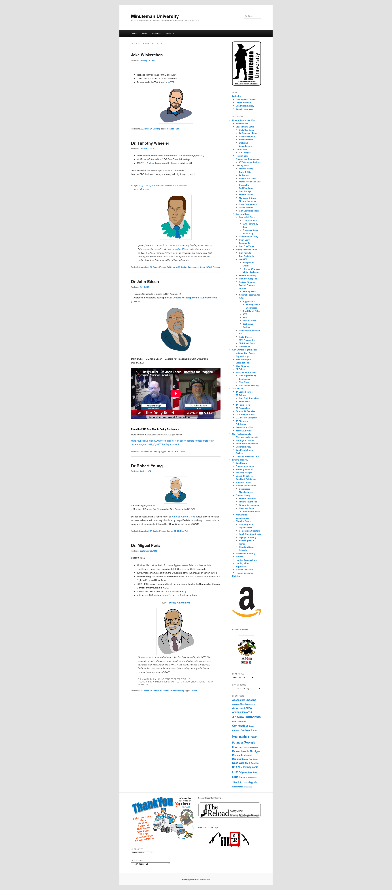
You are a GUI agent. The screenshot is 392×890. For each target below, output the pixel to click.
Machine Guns (249, 320)
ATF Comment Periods (249, 162)
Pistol (237, 771)
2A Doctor (154, 128)
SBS (245, 317)
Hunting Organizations (246, 559)
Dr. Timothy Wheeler (150, 143)
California (171, 267)
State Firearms (246, 139)
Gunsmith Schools (244, 475)
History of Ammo (247, 508)
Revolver (252, 772)
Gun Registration (247, 256)
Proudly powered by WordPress (196, 879)
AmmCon (237, 708)
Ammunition (239, 712)
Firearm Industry (240, 459)
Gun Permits (245, 252)
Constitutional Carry (248, 236)
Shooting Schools (244, 469)
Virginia (252, 782)
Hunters (239, 556)
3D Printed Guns (247, 343)
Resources (156, 33)
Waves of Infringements (247, 437)
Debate (251, 726)
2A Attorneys (242, 420)
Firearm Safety (246, 168)
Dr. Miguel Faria (145, 545)
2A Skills (236, 96)
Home (134, 33)
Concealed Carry (247, 217)
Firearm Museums (244, 572)
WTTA (171, 82)
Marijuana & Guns (247, 197)
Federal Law (249, 730)
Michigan (255, 751)
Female (239, 736)
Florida (252, 737)
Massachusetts (240, 751)
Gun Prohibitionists (241, 433)
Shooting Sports (243, 521)
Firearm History (243, 495)
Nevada (244, 759)
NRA (234, 767)
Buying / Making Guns (246, 249)
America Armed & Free (183, 516)
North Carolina (252, 763)
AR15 (249, 712)
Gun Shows (241, 462)
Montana (236, 758)
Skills (144, 33)
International (253, 747)
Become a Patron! (240, 629)
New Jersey (253, 759)
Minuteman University (155, 16)
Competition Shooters (249, 530)
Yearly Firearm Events (246, 372)
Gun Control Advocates (247, 443)
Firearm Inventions (248, 501)
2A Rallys (240, 369)
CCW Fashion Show (245, 414)
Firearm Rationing (247, 275)
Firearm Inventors (247, 498)
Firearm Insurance (247, 201)
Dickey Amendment (190, 267)
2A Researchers (243, 408)
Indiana (244, 747)
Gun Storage (245, 191)
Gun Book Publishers (249, 398)
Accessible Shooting (245, 553)
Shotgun (243, 777)
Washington (237, 786)
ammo (248, 708)
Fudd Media (244, 401)
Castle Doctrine (246, 207)
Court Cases (241, 149)
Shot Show (244, 382)
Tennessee (252, 777)
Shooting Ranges (244, 472)
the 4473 (243, 259)
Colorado (241, 721)
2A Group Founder (244, 391)
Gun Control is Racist (249, 210)
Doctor (202, 267)
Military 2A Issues (251, 272)
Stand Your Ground (248, 204)
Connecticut (240, 726)
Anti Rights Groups (245, 440)
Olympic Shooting (247, 537)
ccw (234, 721)
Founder (216, 267)
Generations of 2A (244, 427)
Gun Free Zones (246, 246)
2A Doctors (244, 175)
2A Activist (144, 128)
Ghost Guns (244, 346)
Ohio (240, 767)
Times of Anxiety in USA (247, 456)
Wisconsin (248, 787)
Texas (182, 451)
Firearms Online (243, 482)
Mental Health (173, 128)
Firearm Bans (242, 155)
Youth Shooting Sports (250, 534)
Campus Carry (246, 243)
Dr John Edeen (145, 281)
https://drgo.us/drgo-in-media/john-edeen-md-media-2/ (160, 185)
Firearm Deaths (246, 194)
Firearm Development (249, 504)
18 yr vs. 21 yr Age (251, 268)
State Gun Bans (246, 129)
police (244, 772)
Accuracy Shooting (240, 704)
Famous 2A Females (245, 411)
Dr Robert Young (147, 465)
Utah (244, 782)
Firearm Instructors (245, 466)
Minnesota (237, 755)
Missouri (248, 755)
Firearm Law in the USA (243, 120)
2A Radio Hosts (243, 404)
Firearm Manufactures (246, 485)
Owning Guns (242, 165)
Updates (236, 576)
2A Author (154, 690)
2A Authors (241, 394)
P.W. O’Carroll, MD (159, 245)
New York (184, 531)
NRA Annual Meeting (249, 385)
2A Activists (237, 388)
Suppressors (249, 301)
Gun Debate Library (245, 105)
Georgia (249, 742)
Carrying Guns (242, 213)
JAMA (185, 248)
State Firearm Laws (245, 126)
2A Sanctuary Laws (248, 133)
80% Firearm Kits (247, 340)
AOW (245, 314)
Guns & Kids (245, 172)
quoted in (177, 248)
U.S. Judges (245, 152)
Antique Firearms (247, 281)
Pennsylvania (250, 767)
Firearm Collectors (244, 569)
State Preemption (247, 136)
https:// (141, 189)
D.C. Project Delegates (246, 417)
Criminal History (243, 446)
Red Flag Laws (246, 188)
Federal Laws (242, 123)
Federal (236, 730)
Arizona (238, 717)
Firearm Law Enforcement (248, 158)
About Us (170, 33)
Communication (243, 102)
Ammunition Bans (251, 511)
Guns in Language (244, 108)
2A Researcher (176, 690)
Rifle (235, 777)
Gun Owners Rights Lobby (244, 349)
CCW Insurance (250, 220)
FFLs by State (249, 291)
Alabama (251, 704)
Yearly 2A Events (244, 430)
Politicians (241, 424)
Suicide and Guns (247, 178)
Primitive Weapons (248, 278)
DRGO (209, 267)
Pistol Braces (245, 336)
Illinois (236, 747)
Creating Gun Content (246, 99)
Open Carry (244, 239)
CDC (178, 267)
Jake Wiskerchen (147, 55)
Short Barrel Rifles (251, 310)
